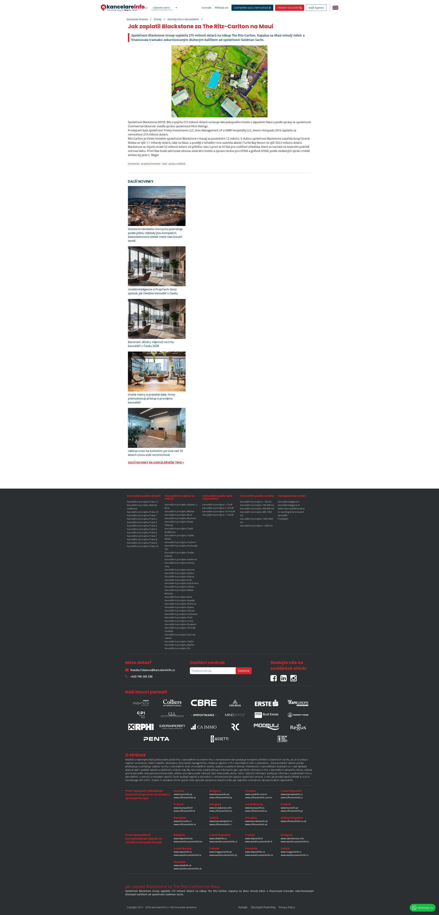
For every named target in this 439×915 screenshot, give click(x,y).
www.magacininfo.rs (291, 851)
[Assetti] (219, 739)
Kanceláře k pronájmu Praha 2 (142, 518)
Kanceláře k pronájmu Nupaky (180, 600)
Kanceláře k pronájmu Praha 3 (142, 522)
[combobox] (164, 7)
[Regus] (298, 727)
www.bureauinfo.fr (183, 807)
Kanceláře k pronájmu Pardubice (181, 614)
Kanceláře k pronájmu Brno (178, 514)
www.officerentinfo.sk (256, 824)
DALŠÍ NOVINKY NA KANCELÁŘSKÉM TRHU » (156, 462)
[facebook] (275, 677)
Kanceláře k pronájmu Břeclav (179, 511)
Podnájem (283, 518)
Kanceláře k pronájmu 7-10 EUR (218, 507)
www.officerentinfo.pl (292, 810)
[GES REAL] (235, 702)
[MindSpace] (235, 715)
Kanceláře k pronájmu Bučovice (180, 518)
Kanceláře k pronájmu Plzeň (179, 617)
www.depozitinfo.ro (255, 851)
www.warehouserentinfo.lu (187, 855)
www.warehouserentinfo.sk (188, 868)
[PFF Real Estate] (266, 715)
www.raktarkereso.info (292, 838)
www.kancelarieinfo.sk (256, 821)
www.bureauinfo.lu (254, 807)
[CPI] (141, 715)
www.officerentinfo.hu (220, 810)
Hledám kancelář (288, 7)
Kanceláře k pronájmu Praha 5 (142, 529)
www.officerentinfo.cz (292, 797)
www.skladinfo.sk (182, 865)
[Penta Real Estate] (156, 738)
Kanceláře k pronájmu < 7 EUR (217, 504)
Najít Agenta (316, 7)
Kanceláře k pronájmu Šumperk (180, 624)
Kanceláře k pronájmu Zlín (178, 648)
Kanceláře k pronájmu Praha (179, 620)
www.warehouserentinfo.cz (223, 841)
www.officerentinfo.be (220, 797)
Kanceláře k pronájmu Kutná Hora (182, 583)
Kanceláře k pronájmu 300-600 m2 (257, 508)
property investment (151, 163)
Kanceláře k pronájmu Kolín (178, 579)
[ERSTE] (266, 702)
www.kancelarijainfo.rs (220, 821)
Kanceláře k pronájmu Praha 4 (142, 525)
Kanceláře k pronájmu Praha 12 (142, 501)
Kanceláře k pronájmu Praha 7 (142, 535)
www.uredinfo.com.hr (256, 794)
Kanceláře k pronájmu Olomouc (180, 603)
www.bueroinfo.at (183, 794)
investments (134, 163)
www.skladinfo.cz (218, 838)
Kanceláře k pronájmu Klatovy (179, 576)
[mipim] (141, 702)
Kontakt (206, 7)
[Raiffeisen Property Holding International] (141, 727)
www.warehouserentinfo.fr (258, 841)
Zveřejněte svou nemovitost (251, 7)
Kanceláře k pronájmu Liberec (179, 586)
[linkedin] (285, 677)
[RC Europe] (235, 727)
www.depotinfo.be (183, 838)
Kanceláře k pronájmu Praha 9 (142, 542)
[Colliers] (172, 702)
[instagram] (294, 677)
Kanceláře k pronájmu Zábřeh (179, 644)
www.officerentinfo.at (185, 797)
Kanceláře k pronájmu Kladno (179, 573)
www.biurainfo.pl (289, 807)
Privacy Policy (287, 907)
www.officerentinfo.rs (220, 824)
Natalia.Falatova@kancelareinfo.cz (152, 670)
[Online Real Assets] (282, 739)
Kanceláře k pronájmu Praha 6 (142, 532)
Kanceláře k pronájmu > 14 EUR (218, 514)
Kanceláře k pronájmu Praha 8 (142, 539)
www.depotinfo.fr (254, 838)
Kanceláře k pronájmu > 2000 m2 (256, 525)
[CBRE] (203, 702)
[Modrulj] (266, 727)
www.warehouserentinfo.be (188, 841)
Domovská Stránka (137, 19)
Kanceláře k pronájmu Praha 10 (142, 546)
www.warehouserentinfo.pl (223, 855)
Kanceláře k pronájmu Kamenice (181, 559)
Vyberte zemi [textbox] (161, 7)
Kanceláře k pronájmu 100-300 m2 (257, 505)
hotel (164, 163)
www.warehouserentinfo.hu (295, 841)
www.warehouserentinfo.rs (294, 855)
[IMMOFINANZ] (203, 715)
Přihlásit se (221, 7)
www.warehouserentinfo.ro (259, 855)
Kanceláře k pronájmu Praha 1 (142, 515)
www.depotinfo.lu (183, 851)
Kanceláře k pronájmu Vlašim (179, 641)
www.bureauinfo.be (219, 794)
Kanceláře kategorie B (288, 505)
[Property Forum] (298, 715)
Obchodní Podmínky (263, 907)
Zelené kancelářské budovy (291, 508)
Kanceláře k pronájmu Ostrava (180, 610)
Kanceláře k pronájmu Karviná (180, 569)
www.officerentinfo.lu (256, 810)
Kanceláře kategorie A (288, 501)
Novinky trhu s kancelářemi (183, 19)
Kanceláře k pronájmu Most (178, 596)
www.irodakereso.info (220, 807)
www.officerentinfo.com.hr (258, 797)
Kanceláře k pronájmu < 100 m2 (255, 501)
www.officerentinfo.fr (184, 810)
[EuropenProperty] (172, 727)
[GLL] (172, 715)
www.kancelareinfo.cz (292, 794)
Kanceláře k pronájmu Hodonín (180, 542)
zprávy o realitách (176, 163)
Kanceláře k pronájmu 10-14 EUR (218, 511)
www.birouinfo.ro (183, 821)
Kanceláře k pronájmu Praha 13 (142, 511)
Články (157, 19)
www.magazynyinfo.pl (220, 851)
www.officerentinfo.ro (185, 824)
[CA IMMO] (203, 727)
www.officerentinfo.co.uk (293, 821)
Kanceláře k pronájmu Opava (179, 607)
